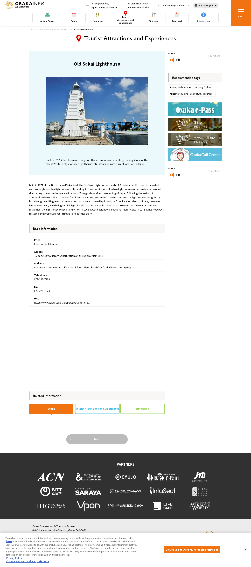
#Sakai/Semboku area (180, 87)
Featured (177, 21)
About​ (47, 21)
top (31, 29)
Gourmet (154, 21)
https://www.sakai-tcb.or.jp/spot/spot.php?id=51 (62, 302)
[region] (125, 550)
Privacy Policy (14, 558)
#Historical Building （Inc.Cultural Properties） (192, 93)
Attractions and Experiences (125, 20)
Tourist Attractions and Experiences (53, 29)
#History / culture (203, 87)
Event (74, 21)
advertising (215, 55)
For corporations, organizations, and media (104, 5)
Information (203, 21)
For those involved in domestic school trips (138, 5)
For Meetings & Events (174, 5)
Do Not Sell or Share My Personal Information (192, 549)
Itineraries (97, 21)
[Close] (245, 549)
